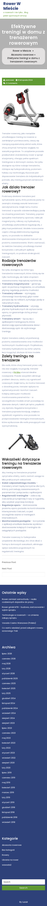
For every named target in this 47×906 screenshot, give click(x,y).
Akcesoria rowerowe (22, 54)
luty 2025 (6, 693)
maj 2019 (6, 782)
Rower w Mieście (12, 6)
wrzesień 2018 (8, 822)
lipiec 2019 (6, 772)
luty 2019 (6, 797)
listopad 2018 (8, 812)
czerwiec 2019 (8, 777)
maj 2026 (6, 663)
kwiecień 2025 (8, 688)
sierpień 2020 (8, 762)
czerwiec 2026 (9, 658)
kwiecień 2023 (8, 742)
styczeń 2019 (8, 802)
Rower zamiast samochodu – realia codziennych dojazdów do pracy (19, 601)
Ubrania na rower (10, 859)
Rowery (5, 855)
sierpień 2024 (8, 718)
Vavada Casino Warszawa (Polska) (19, 623)
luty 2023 (6, 747)
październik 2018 (9, 817)
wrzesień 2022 (8, 757)
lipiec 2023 (7, 728)
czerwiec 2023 (9, 733)
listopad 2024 (8, 703)
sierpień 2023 (8, 723)
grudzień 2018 (8, 807)
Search (23, 887)
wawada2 (6, 864)
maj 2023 (6, 738)
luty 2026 (6, 668)
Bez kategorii (8, 849)
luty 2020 (6, 767)
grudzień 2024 (9, 698)
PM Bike (16, 372)
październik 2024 (10, 708)
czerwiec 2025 (9, 683)
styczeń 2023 (8, 752)
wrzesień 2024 (9, 713)
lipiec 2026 (7, 653)
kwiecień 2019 (8, 787)
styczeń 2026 (8, 673)
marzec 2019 (8, 792)
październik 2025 (10, 678)
